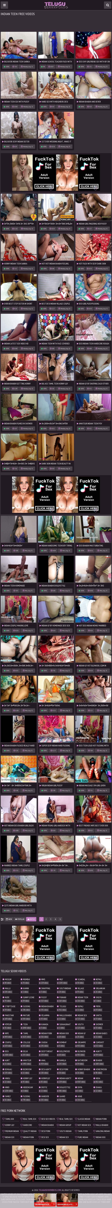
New (10, 919)
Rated (32, 919)
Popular (20, 919)
